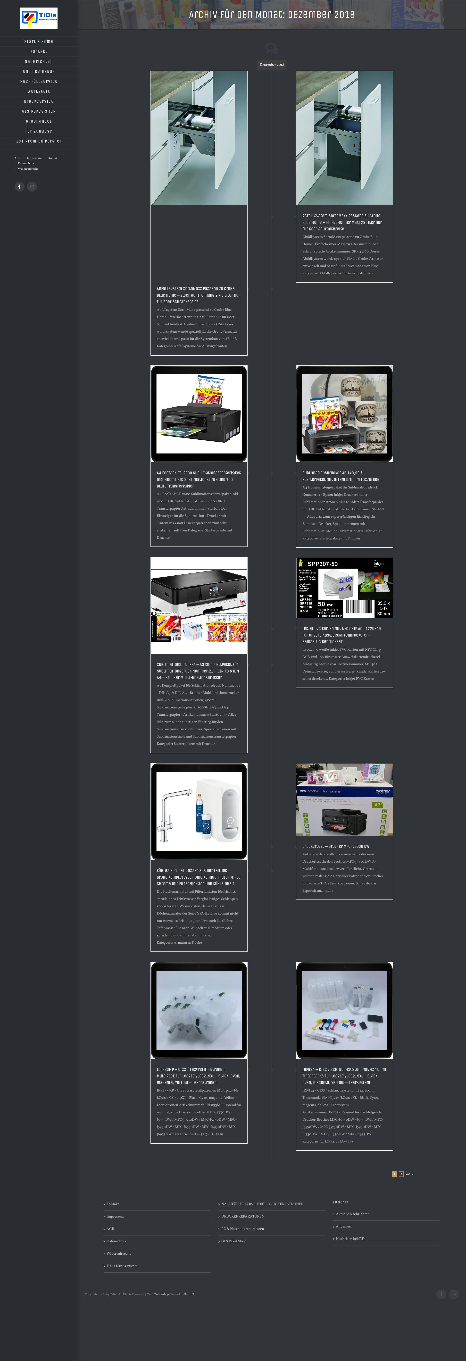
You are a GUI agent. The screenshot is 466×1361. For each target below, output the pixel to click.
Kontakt (113, 1204)
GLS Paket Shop (233, 1241)
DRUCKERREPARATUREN (242, 1216)
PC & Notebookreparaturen (242, 1229)
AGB (110, 1229)
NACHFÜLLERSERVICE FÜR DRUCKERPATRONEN (262, 1204)
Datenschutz (116, 1241)
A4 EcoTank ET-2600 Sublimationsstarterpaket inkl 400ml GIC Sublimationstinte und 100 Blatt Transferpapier (199, 479)
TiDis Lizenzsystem (122, 1266)
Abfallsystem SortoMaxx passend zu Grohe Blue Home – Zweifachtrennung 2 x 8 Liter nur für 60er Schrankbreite (198, 295)
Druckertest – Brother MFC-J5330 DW (335, 846)
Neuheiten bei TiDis (351, 1239)
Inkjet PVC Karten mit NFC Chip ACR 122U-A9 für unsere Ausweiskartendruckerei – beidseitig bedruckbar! (341, 635)
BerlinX (189, 1294)
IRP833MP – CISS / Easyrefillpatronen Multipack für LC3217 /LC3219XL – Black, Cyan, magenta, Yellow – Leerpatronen (198, 1076)
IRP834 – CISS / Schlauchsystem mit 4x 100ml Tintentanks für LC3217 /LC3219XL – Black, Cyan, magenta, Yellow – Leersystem (344, 1076)
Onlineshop (161, 1294)
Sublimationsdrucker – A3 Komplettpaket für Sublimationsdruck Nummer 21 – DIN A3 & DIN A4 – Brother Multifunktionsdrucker (198, 671)
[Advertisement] (199, 242)
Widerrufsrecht (119, 1253)
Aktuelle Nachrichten (353, 1214)
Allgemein (344, 1226)
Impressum (115, 1216)
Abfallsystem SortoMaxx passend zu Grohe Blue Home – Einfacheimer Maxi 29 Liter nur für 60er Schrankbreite (342, 222)
